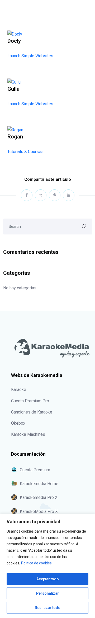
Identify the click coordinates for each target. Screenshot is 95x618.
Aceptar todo (47, 579)
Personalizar (47, 593)
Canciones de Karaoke (31, 412)
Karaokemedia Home (39, 483)
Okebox (18, 423)
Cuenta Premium (35, 469)
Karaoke (18, 389)
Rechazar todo (47, 608)
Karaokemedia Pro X (39, 497)
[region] (47, 566)
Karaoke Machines (28, 434)
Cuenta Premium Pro (30, 400)
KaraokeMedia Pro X (39, 511)
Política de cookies (36, 563)
